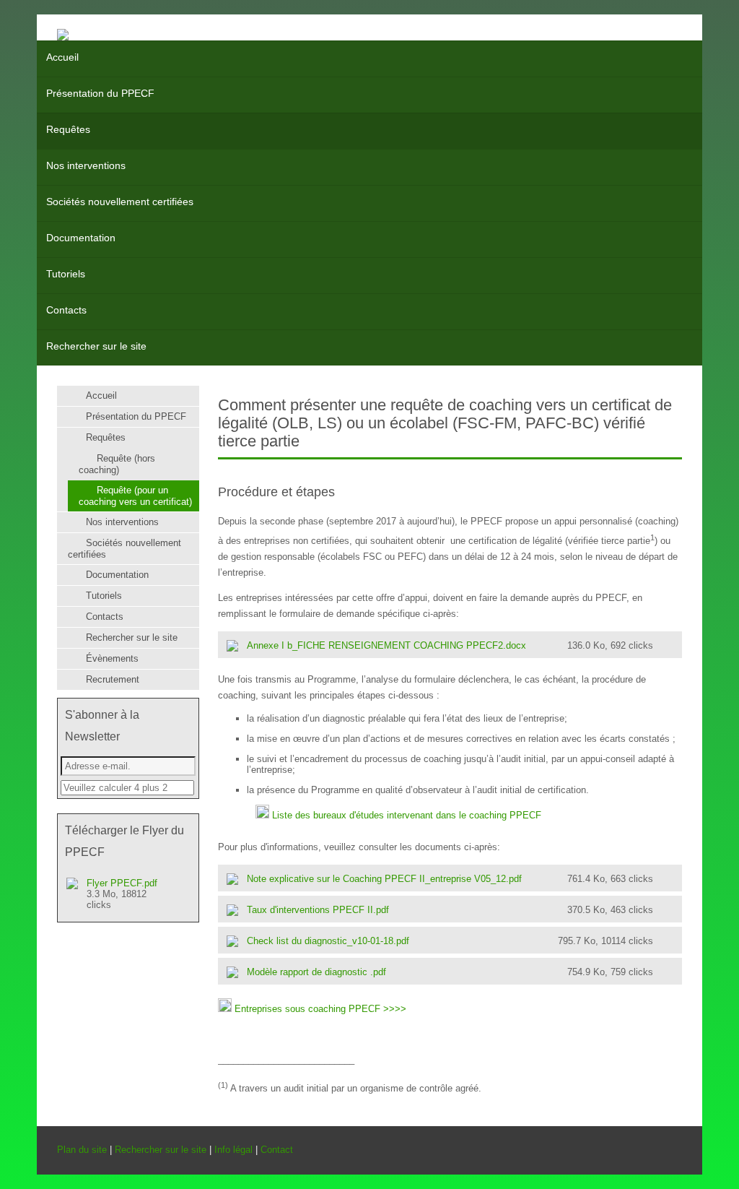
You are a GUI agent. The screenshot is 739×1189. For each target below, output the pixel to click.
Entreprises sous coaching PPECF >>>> (320, 1008)
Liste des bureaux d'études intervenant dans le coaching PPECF (406, 815)
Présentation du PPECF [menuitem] (100, 93)
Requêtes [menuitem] (68, 129)
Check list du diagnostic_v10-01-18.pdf (450, 940)
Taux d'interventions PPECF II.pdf (450, 909)
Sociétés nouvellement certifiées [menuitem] (119, 201)
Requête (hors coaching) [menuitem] (117, 464)
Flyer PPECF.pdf (122, 894)
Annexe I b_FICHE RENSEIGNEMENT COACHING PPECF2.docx (450, 645)
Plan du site (82, 1149)
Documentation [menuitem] (80, 237)
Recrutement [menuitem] (112, 679)
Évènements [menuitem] (112, 658)
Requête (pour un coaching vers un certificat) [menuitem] (135, 496)
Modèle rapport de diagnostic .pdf (450, 972)
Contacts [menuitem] (66, 310)
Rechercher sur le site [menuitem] (96, 346)
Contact (277, 1149)
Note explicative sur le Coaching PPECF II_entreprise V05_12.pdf (450, 878)
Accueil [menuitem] (62, 57)
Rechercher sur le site (160, 1149)
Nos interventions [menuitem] (86, 165)
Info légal (233, 1149)
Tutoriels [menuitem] (65, 274)
